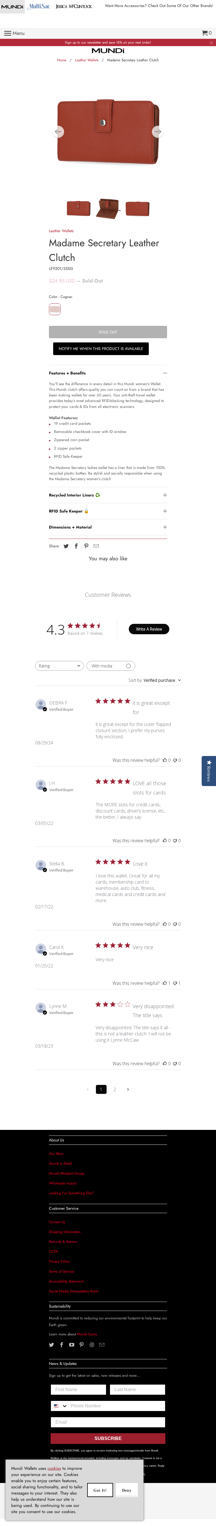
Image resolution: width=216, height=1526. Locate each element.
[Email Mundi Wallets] (102, 1345)
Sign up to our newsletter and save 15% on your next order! (108, 42)
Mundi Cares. (87, 1334)
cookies (54, 1468)
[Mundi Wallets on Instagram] (92, 1345)
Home (61, 60)
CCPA (53, 1251)
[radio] (55, 309)
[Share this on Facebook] (75, 546)
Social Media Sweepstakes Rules (73, 1291)
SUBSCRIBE (108, 1438)
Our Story (56, 1153)
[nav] (14, 33)
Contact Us (57, 1222)
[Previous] (58, 132)
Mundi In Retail (60, 1163)
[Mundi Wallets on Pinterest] (82, 1345)
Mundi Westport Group (66, 1173)
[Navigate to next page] (128, 1089)
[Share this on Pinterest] (85, 546)
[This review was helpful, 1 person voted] (165, 983)
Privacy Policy (59, 1261)
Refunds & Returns (63, 1241)
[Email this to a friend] (95, 546)
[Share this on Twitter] (65, 546)
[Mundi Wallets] (108, 51)
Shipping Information (65, 1231)
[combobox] (59, 666)
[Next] (158, 132)
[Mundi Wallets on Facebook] (62, 1345)
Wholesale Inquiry (63, 1183)
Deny (127, 1490)
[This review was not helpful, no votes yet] (175, 760)
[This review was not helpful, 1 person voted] (175, 983)
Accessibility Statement (66, 1281)
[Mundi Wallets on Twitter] (52, 1345)
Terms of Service (61, 1271)
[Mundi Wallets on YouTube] (72, 1345)
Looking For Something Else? (71, 1193)
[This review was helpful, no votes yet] (165, 760)
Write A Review (149, 629)
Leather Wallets (86, 60)
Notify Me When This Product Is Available (101, 348)
